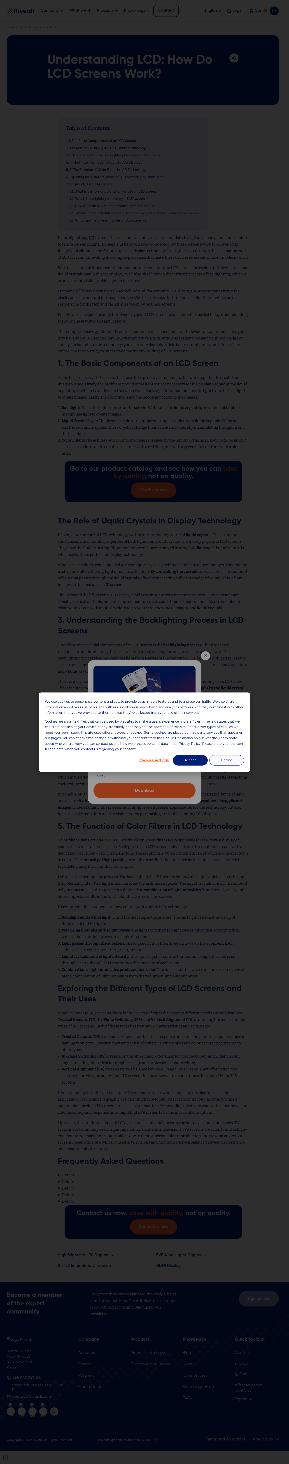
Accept (190, 760)
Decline (227, 760)
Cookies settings (154, 760)
